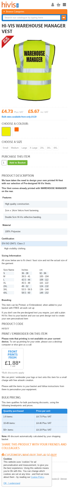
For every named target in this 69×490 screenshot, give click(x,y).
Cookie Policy (37, 477)
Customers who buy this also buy (31, 455)
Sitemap (63, 479)
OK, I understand (12, 483)
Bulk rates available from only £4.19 (19, 116)
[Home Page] (24, 5)
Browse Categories (15, 11)
